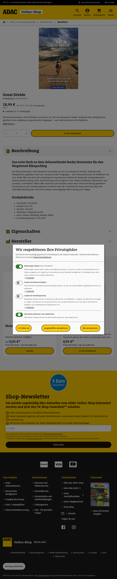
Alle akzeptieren (90, 328)
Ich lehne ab (23, 328)
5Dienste (29, 278)
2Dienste (29, 291)
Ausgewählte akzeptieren (56, 328)
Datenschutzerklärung (42, 257)
